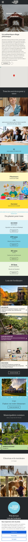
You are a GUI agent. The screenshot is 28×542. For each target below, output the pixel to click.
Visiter (5, 307)
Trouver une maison (13, 407)
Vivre (7, 307)
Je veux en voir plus (14, 372)
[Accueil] (15, 2)
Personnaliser (14, 535)
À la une (2, 336)
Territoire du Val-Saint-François (14, 13)
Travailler (9, 336)
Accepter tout (14, 532)
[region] (14, 531)
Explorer (13, 230)
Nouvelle (2, 362)
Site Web (5, 63)
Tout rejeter (14, 539)
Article (2, 307)
